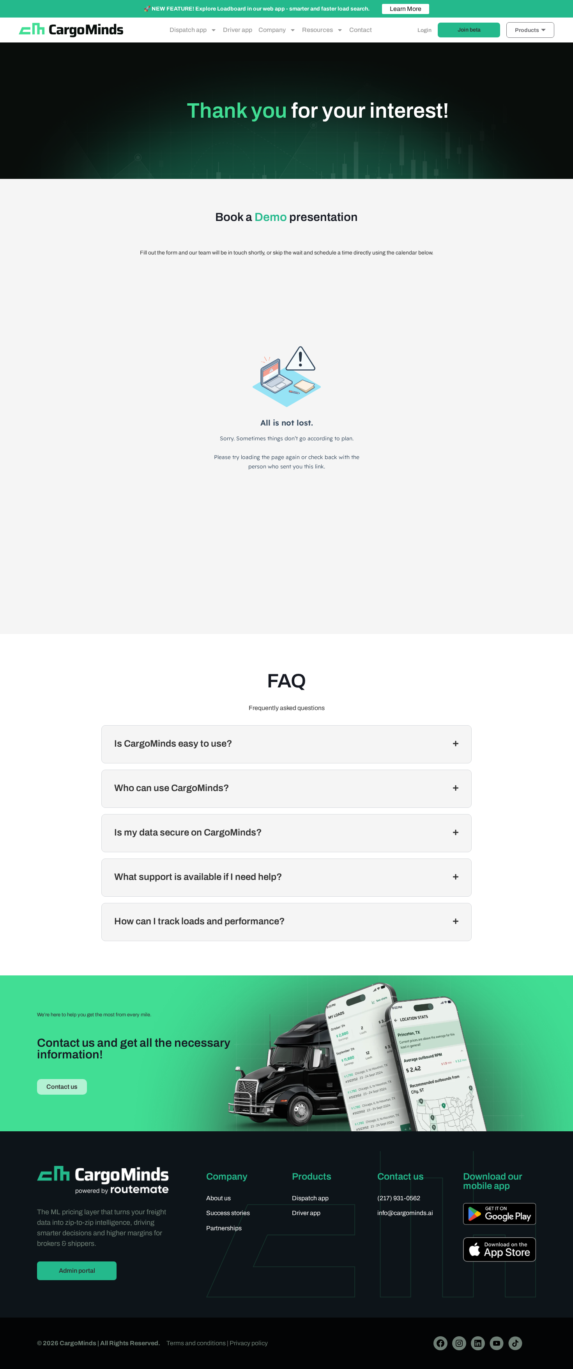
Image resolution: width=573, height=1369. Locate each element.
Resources (317, 29)
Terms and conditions (196, 1343)
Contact (360, 29)
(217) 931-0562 (398, 1198)
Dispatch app (188, 29)
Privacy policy (249, 1343)
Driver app (237, 29)
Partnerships (224, 1228)
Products (527, 30)
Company (272, 29)
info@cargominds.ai (405, 1213)
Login (424, 30)
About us (218, 1198)
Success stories (228, 1213)
